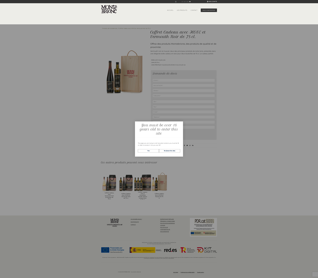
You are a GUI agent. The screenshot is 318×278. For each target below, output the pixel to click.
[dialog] (159, 139)
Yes (148, 150)
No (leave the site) (169, 150)
